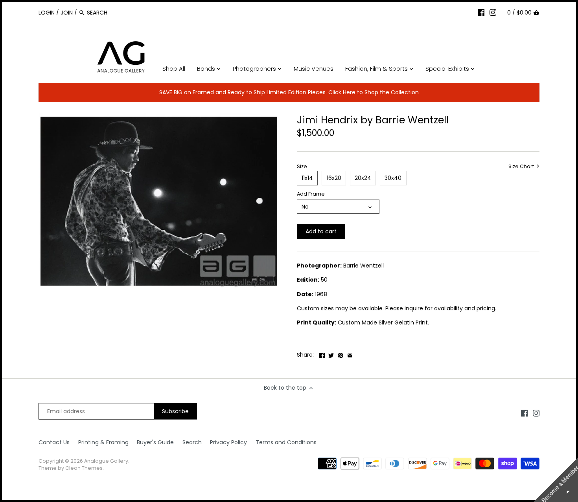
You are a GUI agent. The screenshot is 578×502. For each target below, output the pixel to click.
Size (302, 166)
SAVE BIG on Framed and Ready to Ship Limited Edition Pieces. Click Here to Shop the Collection (289, 92)
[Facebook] (481, 12)
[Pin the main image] (340, 354)
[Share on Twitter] (331, 354)
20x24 (363, 178)
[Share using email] (350, 354)
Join (67, 12)
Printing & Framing (103, 442)
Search (192, 442)
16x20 (334, 178)
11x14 (307, 178)
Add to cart (321, 231)
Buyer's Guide (155, 442)
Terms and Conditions (286, 442)
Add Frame (311, 194)
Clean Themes (84, 468)
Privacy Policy (228, 442)
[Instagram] (493, 12)
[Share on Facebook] (322, 354)
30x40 (393, 178)
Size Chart (521, 166)
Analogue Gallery (106, 461)
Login (47, 12)
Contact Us (54, 442)
